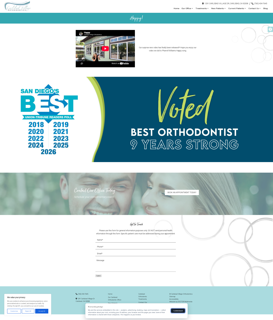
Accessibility (173, 299)
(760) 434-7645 (260, 3)
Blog (265, 8)
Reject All (28, 311)
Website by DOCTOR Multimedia (180, 302)
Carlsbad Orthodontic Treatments (142, 296)
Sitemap (172, 297)
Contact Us (253, 8)
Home (176, 8)
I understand (178, 311)
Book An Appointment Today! (182, 192)
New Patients (217, 8)
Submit (98, 276)
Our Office (186, 8)
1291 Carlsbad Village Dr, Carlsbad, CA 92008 (226, 3)
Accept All (41, 311)
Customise (14, 311)
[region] (27, 305)
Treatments (201, 8)
